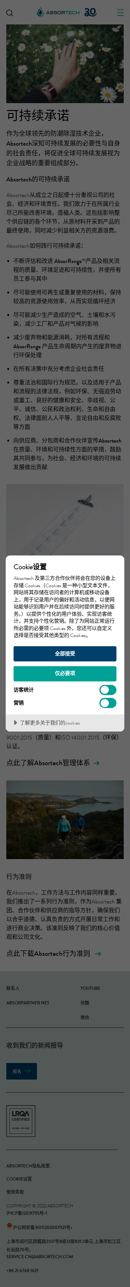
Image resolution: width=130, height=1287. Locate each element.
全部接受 (65, 653)
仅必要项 (65, 673)
